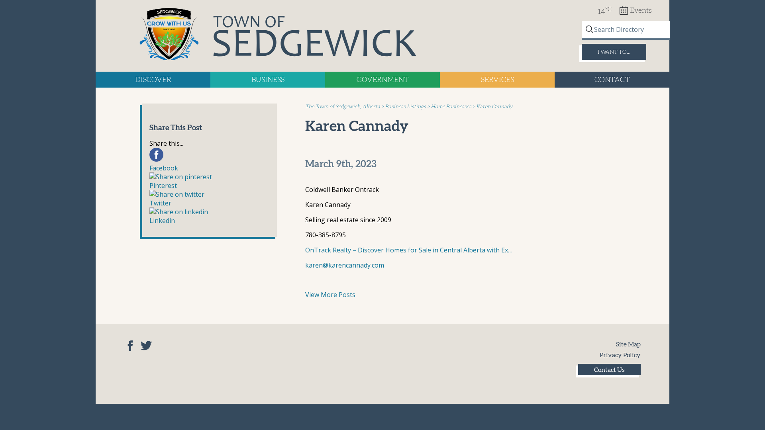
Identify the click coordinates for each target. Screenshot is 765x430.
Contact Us (609, 369)
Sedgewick (169, 34)
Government (382, 80)
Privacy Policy (620, 354)
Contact (612, 80)
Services (497, 80)
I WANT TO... (614, 52)
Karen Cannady (356, 125)
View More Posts (330, 294)
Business (267, 80)
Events (641, 10)
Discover (153, 80)
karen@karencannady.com (344, 265)
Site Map (628, 344)
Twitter (146, 346)
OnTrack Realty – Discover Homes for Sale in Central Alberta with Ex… (408, 250)
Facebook (130, 346)
